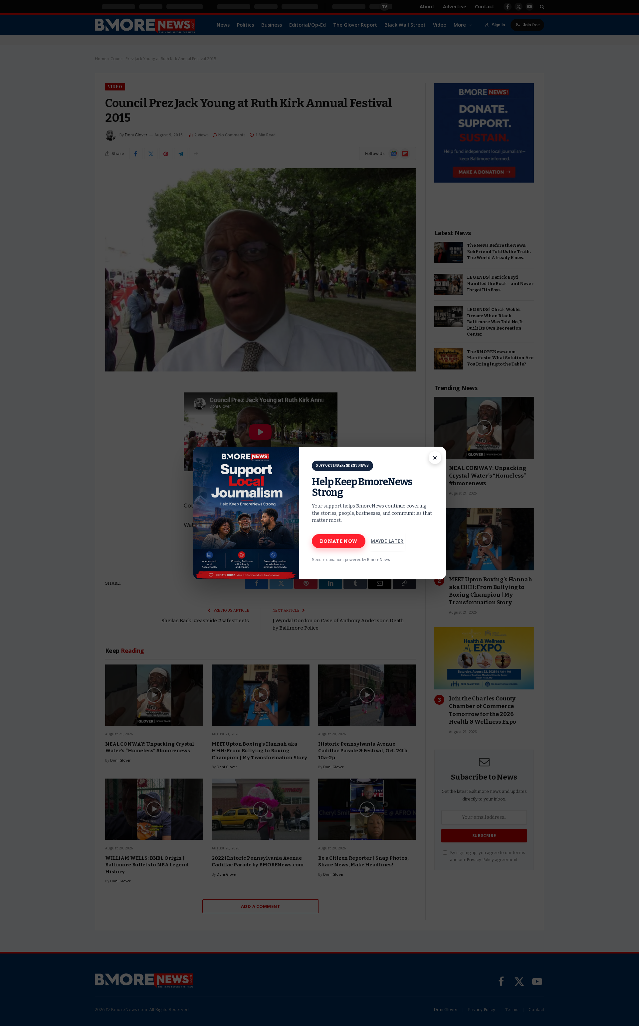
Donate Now (338, 541)
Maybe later (387, 541)
